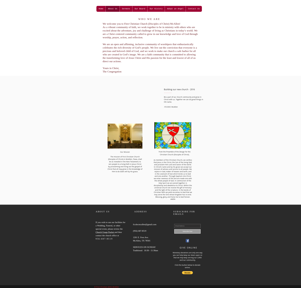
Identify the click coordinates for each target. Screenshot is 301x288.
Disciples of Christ (159, 23)
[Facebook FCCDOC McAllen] (187, 240)
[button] (187, 272)
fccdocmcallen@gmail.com (144, 224)
